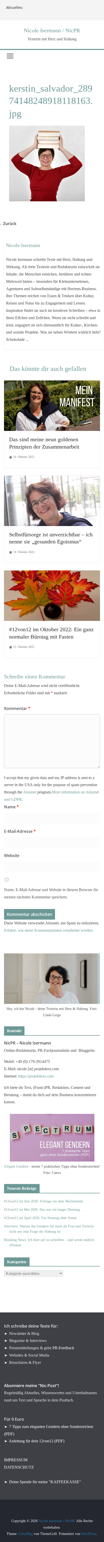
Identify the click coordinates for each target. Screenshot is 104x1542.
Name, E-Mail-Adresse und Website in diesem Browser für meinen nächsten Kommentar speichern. (51, 893)
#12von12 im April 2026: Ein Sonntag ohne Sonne (40, 1218)
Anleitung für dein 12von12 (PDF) (36, 1441)
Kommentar (17, 708)
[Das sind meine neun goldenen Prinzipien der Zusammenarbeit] (52, 384)
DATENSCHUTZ (19, 1467)
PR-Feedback (63, 1348)
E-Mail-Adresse (20, 831)
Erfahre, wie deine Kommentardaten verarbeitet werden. (48, 930)
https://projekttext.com (36, 1076)
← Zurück (10, 223)
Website (11, 855)
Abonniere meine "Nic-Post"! (31, 1385)
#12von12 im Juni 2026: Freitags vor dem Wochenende (43, 1201)
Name (11, 807)
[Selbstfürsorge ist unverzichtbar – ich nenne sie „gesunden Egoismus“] (52, 479)
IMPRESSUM (16, 1460)
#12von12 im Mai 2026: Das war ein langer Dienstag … (44, 1209)
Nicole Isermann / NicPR (52, 30)
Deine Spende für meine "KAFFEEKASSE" (45, 1482)
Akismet (29, 792)
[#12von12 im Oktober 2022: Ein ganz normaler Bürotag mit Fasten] (52, 574)
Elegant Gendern (16, 1166)
